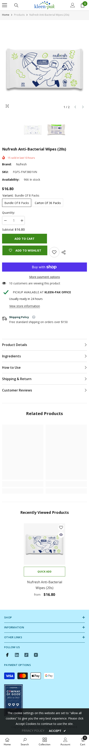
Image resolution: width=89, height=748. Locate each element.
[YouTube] (36, 655)
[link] (54, 252)
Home (5, 15)
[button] (75, 107)
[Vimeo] (17, 655)
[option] (44, 68)
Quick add (44, 571)
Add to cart (24, 239)
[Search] (16, 5)
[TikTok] (26, 655)
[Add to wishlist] (61, 527)
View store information (24, 306)
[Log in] (72, 5)
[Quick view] (61, 535)
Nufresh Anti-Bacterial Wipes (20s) (44, 585)
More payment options (44, 277)
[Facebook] (7, 655)
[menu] (4, 5)
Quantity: (8, 213)
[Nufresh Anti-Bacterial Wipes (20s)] (44, 544)
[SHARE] (62, 252)
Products (19, 15)
